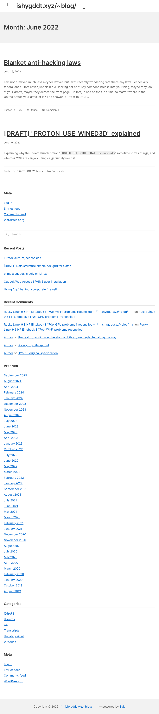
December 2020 (15, 534)
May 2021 (10, 511)
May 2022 (10, 466)
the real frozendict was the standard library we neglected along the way (67, 337)
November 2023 (15, 409)
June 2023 (11, 426)
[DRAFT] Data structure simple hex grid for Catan (37, 266)
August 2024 (13, 381)
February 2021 (13, 523)
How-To (9, 619)
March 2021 (12, 517)
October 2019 (13, 585)
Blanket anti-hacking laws (42, 62)
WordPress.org (14, 220)
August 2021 (12, 494)
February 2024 (14, 392)
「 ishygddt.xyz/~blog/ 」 (78, 706)
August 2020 (12, 546)
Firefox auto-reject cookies (22, 258)
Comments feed (15, 214)
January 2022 (13, 483)
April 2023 (11, 438)
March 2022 (12, 472)
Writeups (32, 110)
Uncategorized (14, 636)
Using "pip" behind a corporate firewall (30, 289)
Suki (122, 706)
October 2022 (13, 449)
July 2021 (10, 500)
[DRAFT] (21, 110)
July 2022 (10, 455)
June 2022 (11, 460)
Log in (8, 203)
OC (29, 171)
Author (8, 337)
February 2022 (14, 477)
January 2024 (13, 398)
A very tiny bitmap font (33, 345)
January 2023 (13, 443)
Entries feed (12, 208)
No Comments (50, 110)
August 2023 (13, 415)
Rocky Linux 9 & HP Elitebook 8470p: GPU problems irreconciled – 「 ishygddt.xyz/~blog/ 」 (69, 324)
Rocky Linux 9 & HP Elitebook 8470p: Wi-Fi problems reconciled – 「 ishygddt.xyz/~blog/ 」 (69, 312)
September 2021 (15, 489)
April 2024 (11, 387)
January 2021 (13, 529)
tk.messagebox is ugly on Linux (25, 273)
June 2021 (11, 506)
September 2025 (15, 375)
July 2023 (10, 421)
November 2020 (15, 540)
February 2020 (14, 574)
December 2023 (15, 404)
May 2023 (10, 432)
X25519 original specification (38, 353)
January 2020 (13, 580)
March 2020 (12, 568)
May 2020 (10, 557)
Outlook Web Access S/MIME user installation (35, 281)
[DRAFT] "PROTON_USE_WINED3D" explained (72, 133)
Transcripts (11, 630)
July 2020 (10, 551)
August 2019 (12, 591)
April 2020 (11, 563)
